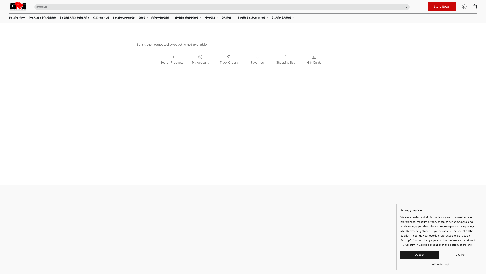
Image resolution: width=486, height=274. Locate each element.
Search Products (171, 63)
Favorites (257, 63)
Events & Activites (252, 18)
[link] (439, 262)
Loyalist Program (42, 18)
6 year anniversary (74, 18)
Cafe (142, 18)
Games (227, 18)
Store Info (17, 18)
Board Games (282, 18)
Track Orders (229, 63)
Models (210, 18)
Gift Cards (314, 63)
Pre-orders (160, 18)
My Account (200, 63)
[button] (18, 6)
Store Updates (124, 18)
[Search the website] (405, 6)
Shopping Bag (285, 63)
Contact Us (101, 18)
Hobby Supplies (187, 18)
